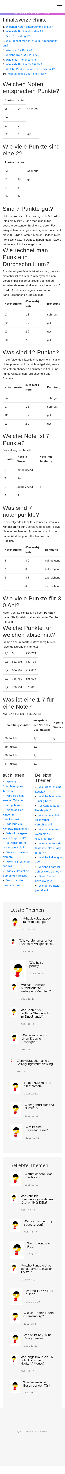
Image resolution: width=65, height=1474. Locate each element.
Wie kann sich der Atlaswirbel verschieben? (48, 820)
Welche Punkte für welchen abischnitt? (30, 69)
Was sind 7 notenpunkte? (22, 59)
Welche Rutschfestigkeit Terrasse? (13, 786)
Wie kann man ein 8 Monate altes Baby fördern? (48, 848)
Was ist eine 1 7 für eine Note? (26, 73)
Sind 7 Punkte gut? (18, 36)
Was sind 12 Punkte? (19, 50)
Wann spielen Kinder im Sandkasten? (13, 814)
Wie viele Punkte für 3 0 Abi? (24, 64)
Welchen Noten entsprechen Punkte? (29, 26)
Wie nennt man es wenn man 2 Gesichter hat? (48, 834)
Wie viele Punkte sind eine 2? (24, 31)
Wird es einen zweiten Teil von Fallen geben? (13, 800)
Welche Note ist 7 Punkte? (22, 54)
